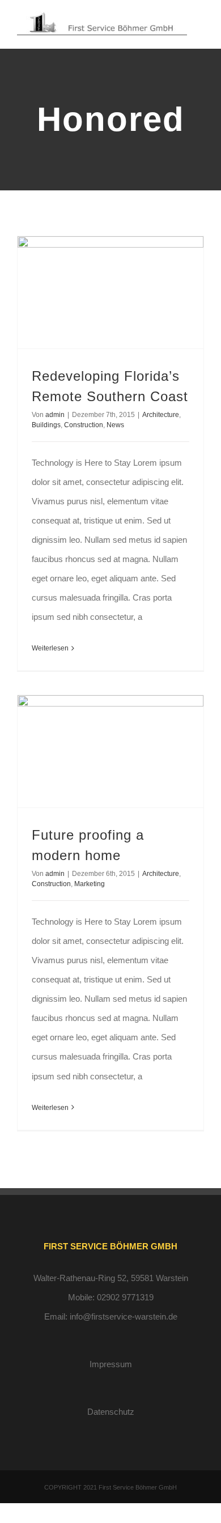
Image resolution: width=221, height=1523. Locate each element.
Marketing (89, 884)
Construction (83, 425)
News (115, 425)
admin (55, 415)
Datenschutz (110, 1411)
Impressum (111, 1364)
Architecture (160, 415)
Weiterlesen (50, 648)
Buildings (46, 425)
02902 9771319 (125, 1297)
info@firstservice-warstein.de (123, 1316)
